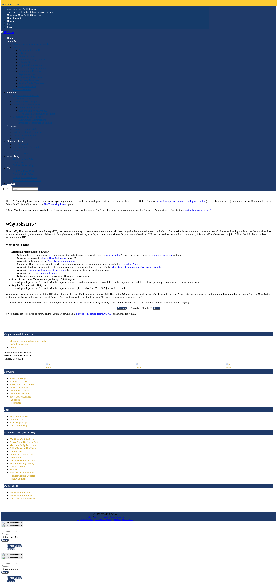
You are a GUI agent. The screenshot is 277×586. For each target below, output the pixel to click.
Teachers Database (19, 381)
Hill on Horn (16, 451)
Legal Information (19, 343)
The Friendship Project (56, 204)
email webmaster (102, 517)
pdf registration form (94, 313)
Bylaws (13, 469)
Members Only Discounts (23, 445)
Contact (14, 347)
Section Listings (18, 378)
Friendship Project (130, 263)
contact (89, 517)
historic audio (112, 254)
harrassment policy (103, 519)
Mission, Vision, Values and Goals (28, 340)
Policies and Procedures (22, 472)
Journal (21, 492)
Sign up (11, 548)
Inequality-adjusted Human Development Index (180, 201)
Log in (4, 540)
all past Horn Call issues (53, 257)
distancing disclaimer (123, 519)
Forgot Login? (14, 545)
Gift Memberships (19, 425)
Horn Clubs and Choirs (22, 384)
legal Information (85, 519)
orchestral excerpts (162, 254)
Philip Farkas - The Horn (23, 448)
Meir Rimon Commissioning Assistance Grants (136, 266)
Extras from (24, 442)
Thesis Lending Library (44, 273)
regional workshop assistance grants (47, 270)
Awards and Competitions (61, 260)
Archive (22, 439)
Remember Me (11, 537)
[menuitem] (22, 8)
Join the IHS (16, 419)
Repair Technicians (20, 387)
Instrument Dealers (19, 390)
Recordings (15, 402)
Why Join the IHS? (20, 416)
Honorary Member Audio (23, 460)
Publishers (15, 399)
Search (6, 189)
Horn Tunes (16, 457)
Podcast (22, 495)
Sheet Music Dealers (20, 396)
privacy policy (117, 517)
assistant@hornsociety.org (197, 209)
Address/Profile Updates (22, 475)
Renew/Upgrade (18, 478)
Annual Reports (18, 466)
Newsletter (24, 498)
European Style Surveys (22, 454)
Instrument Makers (19, 393)
